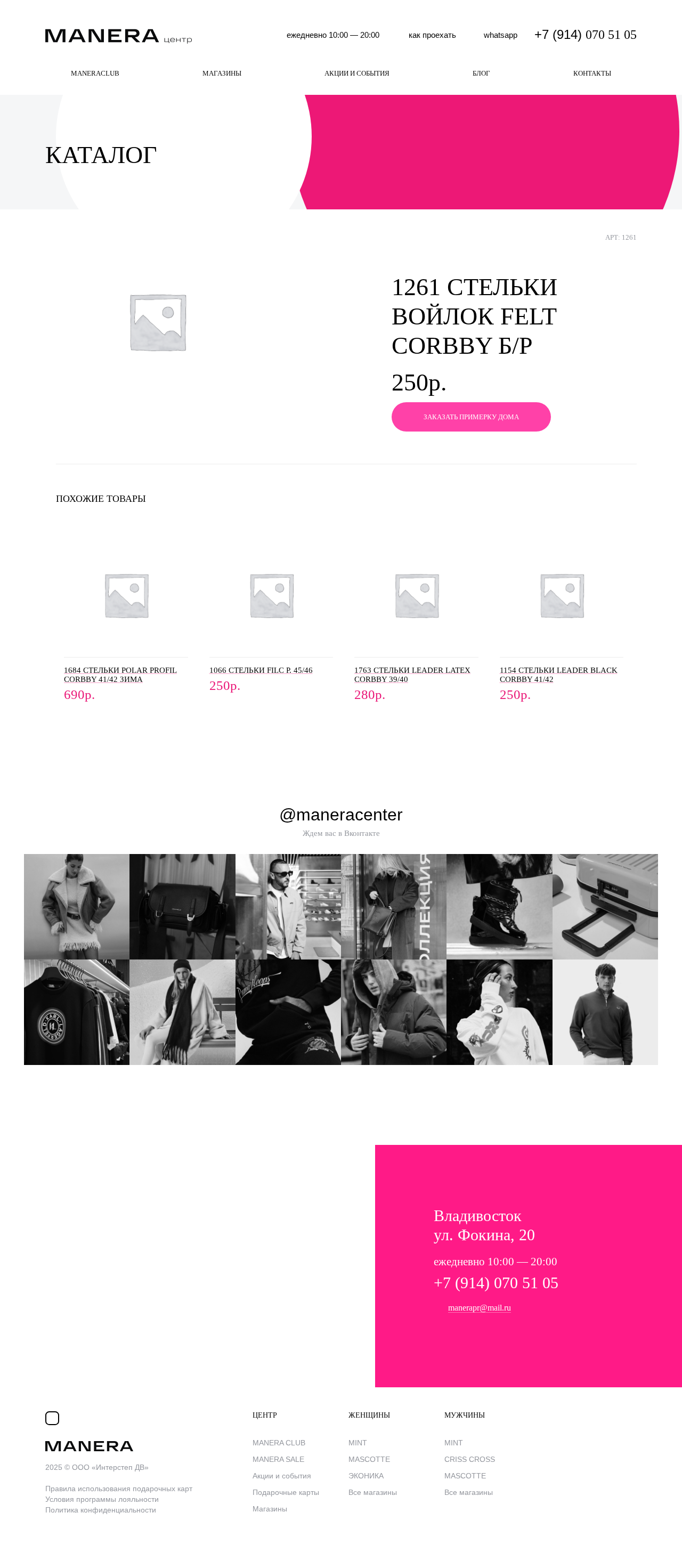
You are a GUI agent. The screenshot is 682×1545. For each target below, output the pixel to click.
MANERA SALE (278, 1459)
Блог (481, 73)
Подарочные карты (286, 1492)
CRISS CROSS (469, 1459)
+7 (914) (585, 34)
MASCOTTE (369, 1459)
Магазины (221, 73)
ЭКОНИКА (366, 1475)
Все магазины (372, 1492)
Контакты (592, 73)
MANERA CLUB (279, 1442)
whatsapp (500, 34)
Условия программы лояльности (102, 1499)
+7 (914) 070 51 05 (496, 1282)
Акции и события (356, 73)
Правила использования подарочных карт (118, 1488)
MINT (357, 1442)
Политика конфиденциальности (100, 1510)
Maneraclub (95, 73)
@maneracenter (341, 815)
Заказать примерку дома (471, 417)
